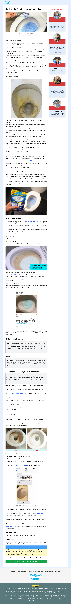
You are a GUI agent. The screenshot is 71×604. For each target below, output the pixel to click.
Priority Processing (49, 571)
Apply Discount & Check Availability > (26, 561)
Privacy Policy (31, 571)
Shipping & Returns (39, 571)
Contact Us (13, 571)
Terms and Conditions (21, 571)
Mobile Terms (57, 571)
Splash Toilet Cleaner (33, 160)
